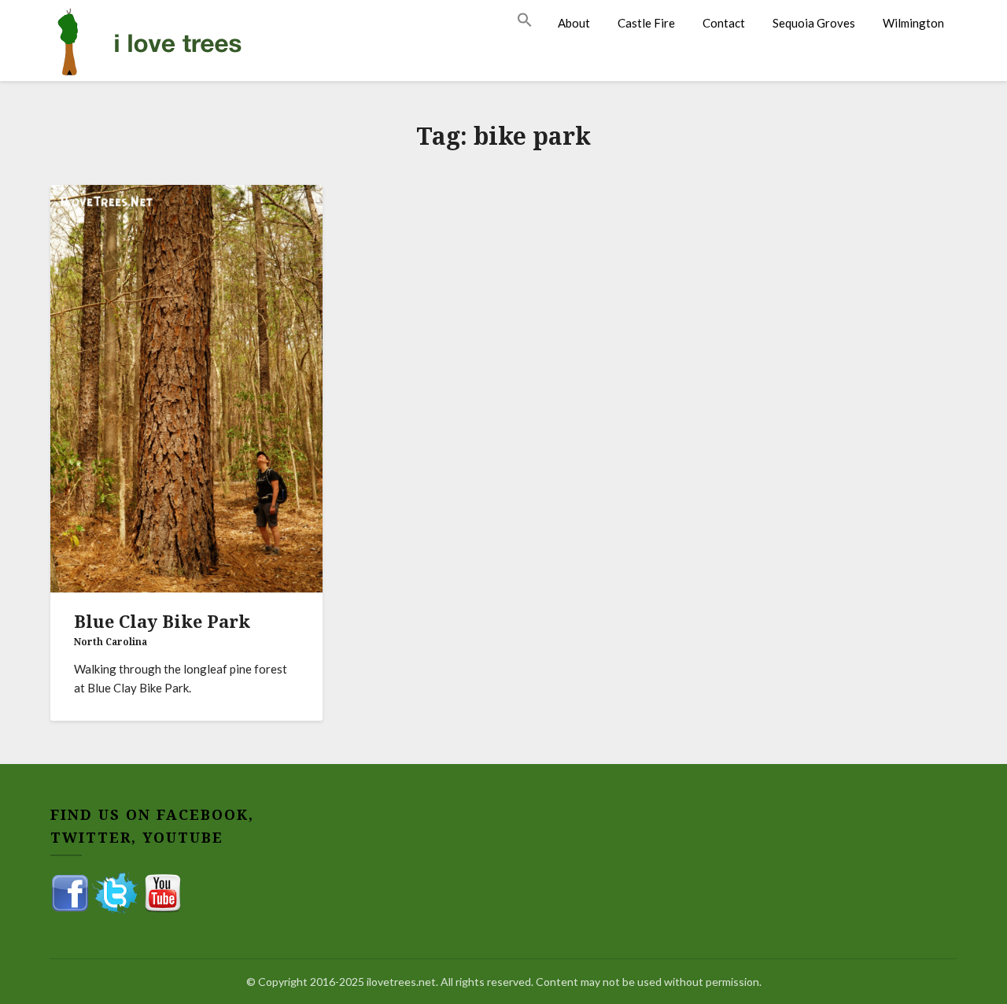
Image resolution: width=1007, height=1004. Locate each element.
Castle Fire (646, 23)
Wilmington (913, 23)
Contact (724, 23)
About (574, 23)
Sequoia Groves (814, 23)
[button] (531, 20)
